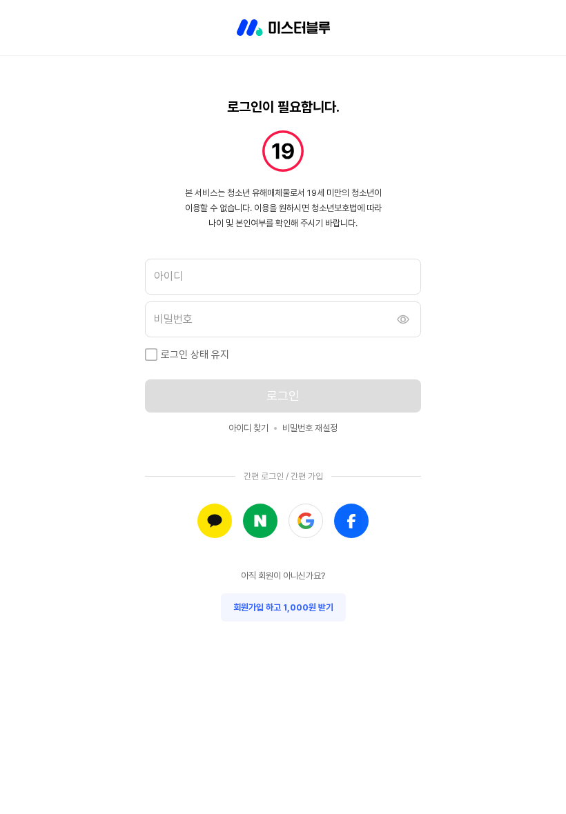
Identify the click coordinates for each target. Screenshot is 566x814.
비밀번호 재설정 (310, 428)
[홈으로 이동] (283, 28)
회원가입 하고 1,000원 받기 (283, 607)
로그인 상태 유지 (195, 354)
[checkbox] (151, 354)
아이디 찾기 (248, 428)
